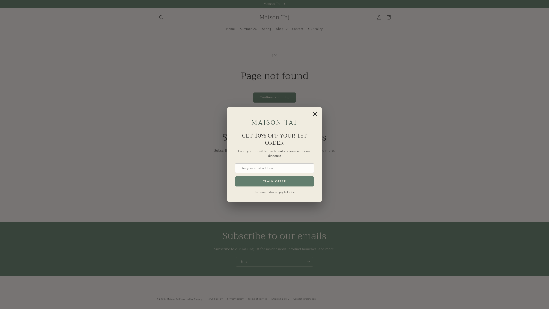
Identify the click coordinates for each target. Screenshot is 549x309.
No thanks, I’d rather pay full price (275, 192)
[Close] (315, 114)
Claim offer (274, 181)
